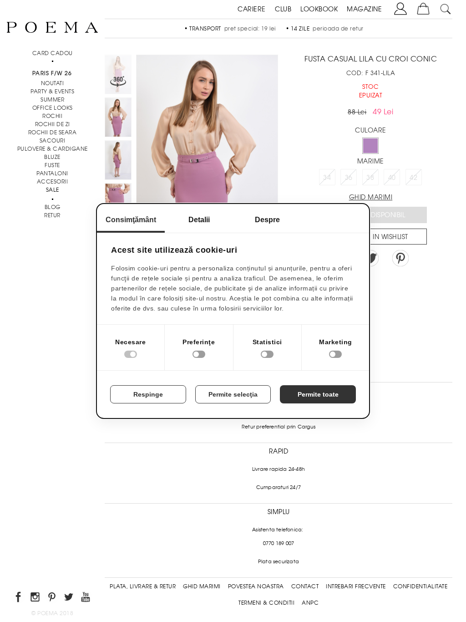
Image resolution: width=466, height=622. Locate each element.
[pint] (52, 598)
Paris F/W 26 (52, 73)
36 (349, 177)
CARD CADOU (52, 53)
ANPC (310, 603)
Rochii (52, 116)
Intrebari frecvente (356, 586)
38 (370, 177)
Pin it (400, 258)
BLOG (53, 207)
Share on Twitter (370, 258)
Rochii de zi (52, 124)
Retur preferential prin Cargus (278, 426)
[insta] (35, 598)
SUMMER (52, 100)
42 (413, 177)
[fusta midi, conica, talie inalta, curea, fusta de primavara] (118, 118)
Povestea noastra (256, 586)
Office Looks (52, 108)
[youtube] (86, 598)
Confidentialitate (420, 586)
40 (392, 177)
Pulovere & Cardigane (52, 149)
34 (327, 177)
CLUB (283, 9)
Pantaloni (52, 173)
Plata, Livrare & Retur (143, 586)
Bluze (52, 157)
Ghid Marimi (202, 586)
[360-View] (118, 76)
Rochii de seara (52, 132)
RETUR (52, 215)
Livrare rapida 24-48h (278, 469)
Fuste (52, 165)
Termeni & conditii (266, 603)
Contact (305, 586)
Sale (52, 190)
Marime (370, 161)
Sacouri (53, 141)
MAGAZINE (364, 9)
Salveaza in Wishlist (373, 236)
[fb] (18, 598)
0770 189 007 (278, 543)
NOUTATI (52, 83)
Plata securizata (278, 561)
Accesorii (52, 181)
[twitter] (69, 598)
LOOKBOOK (319, 9)
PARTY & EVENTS (52, 91)
